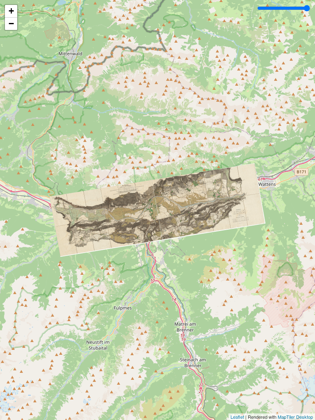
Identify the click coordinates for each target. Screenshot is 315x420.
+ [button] (11, 11)
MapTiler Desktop (295, 416)
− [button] (11, 23)
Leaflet (237, 416)
